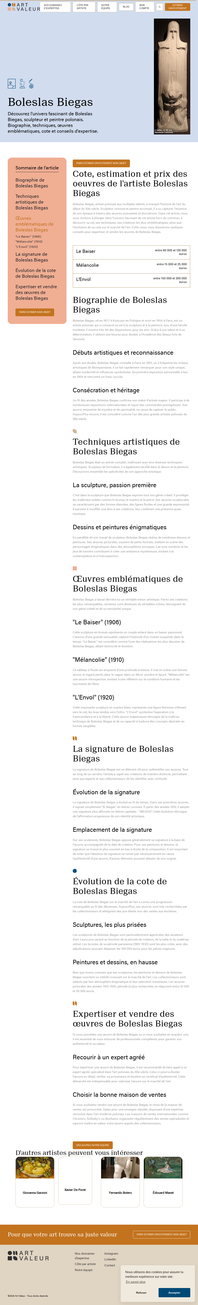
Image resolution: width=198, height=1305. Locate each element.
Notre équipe (105, 7)
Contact (109, 1265)
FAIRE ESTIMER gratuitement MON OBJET (101, 163)
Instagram (111, 1253)
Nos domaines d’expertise (53, 7)
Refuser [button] (141, 1292)
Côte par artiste (82, 7)
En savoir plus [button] (135, 1282)
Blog (126, 6)
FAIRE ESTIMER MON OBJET (34, 312)
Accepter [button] (174, 1292)
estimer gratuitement (178, 7)
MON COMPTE (144, 7)
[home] (24, 7)
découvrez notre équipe (92, 1145)
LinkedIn (110, 1259)
